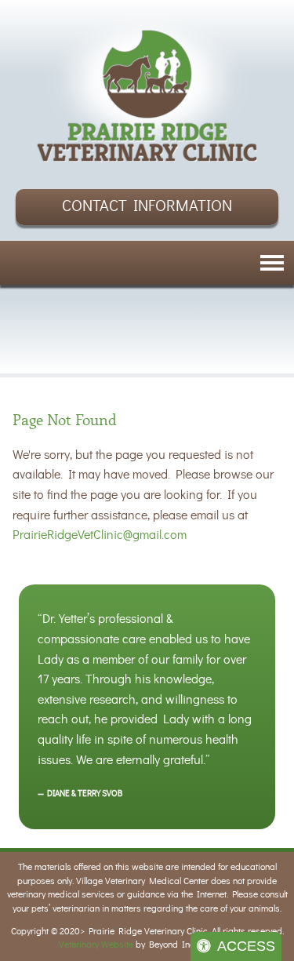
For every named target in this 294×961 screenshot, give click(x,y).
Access (246, 946)
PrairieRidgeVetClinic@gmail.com (100, 535)
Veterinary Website (96, 945)
